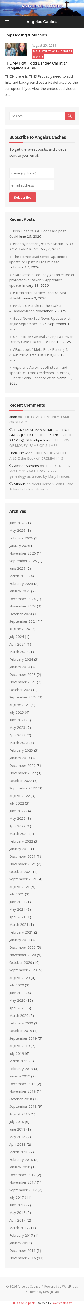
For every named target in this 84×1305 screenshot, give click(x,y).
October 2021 (20, 871)
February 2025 (21, 583)
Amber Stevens (26, 465)
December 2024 (22, 598)
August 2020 (19, 977)
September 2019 (23, 1038)
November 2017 (22, 1182)
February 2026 (21, 538)
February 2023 (21, 750)
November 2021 (22, 863)
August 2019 (19, 1045)
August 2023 (19, 704)
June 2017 (17, 1205)
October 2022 (20, 780)
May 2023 (17, 727)
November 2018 (22, 1091)
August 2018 (19, 1114)
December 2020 (22, 947)
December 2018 (22, 1083)
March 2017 (18, 1227)
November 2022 (22, 773)
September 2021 (23, 879)
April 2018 (17, 1144)
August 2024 (19, 629)
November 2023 (22, 682)
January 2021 (19, 939)
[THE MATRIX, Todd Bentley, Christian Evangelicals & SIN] (16, 49)
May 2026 (17, 530)
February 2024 (21, 659)
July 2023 (16, 712)
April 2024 (17, 644)
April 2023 (17, 735)
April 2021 (17, 917)
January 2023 (19, 757)
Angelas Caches (42, 21)
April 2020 (17, 1008)
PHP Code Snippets (23, 1303)
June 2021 (17, 901)
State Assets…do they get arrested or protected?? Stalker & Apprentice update (42, 280)
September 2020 (23, 970)
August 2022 (19, 795)
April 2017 (17, 1220)
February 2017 (21, 1235)
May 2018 (17, 1136)
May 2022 (17, 818)
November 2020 (22, 954)
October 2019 (20, 1030)
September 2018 (23, 1106)
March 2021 (18, 924)
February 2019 (21, 1068)
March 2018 (18, 1151)
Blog (37, 57)
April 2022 (17, 826)
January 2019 (19, 1076)
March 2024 (18, 651)
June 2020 (17, 992)
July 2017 (16, 1197)
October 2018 (20, 1099)
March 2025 (18, 575)
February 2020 (21, 1023)
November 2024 (22, 606)
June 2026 (17, 523)
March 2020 (18, 1015)
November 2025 (22, 553)
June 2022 (17, 811)
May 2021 (17, 909)
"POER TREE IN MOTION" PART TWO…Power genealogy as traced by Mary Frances (39, 471)
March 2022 (18, 833)
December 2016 (22, 1250)
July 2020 (16, 985)
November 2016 (22, 1258)
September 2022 (23, 788)
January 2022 (19, 848)
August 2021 (19, 886)
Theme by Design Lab (43, 1292)
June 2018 (17, 1129)
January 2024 (19, 666)
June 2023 (17, 720)
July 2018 (16, 1121)
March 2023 (18, 742)
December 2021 (22, 856)
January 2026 (19, 545)
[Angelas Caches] (42, 8)
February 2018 (21, 1159)
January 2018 (19, 1167)
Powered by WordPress (61, 1286)
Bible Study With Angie (51, 51)
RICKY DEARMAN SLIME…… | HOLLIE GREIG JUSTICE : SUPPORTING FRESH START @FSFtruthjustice (42, 434)
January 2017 (19, 1242)
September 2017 (23, 1189)
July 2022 (16, 803)
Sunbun (20, 484)
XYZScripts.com (63, 1303)
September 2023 (23, 697)
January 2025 (19, 591)
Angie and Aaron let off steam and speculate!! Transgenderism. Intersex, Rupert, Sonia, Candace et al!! (39, 372)
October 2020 (20, 962)
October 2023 (20, 689)
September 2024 (23, 621)
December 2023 (22, 674)
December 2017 (22, 1174)
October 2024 (20, 613)
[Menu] (7, 21)
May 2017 (17, 1212)
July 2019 (16, 1053)
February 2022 (21, 841)
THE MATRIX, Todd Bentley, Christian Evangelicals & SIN (36, 65)
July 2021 (16, 894)
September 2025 (23, 560)
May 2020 (17, 1000)
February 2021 (21, 932)
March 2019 (18, 1061)
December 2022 (22, 765)
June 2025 (17, 568)
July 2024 (16, 636)
